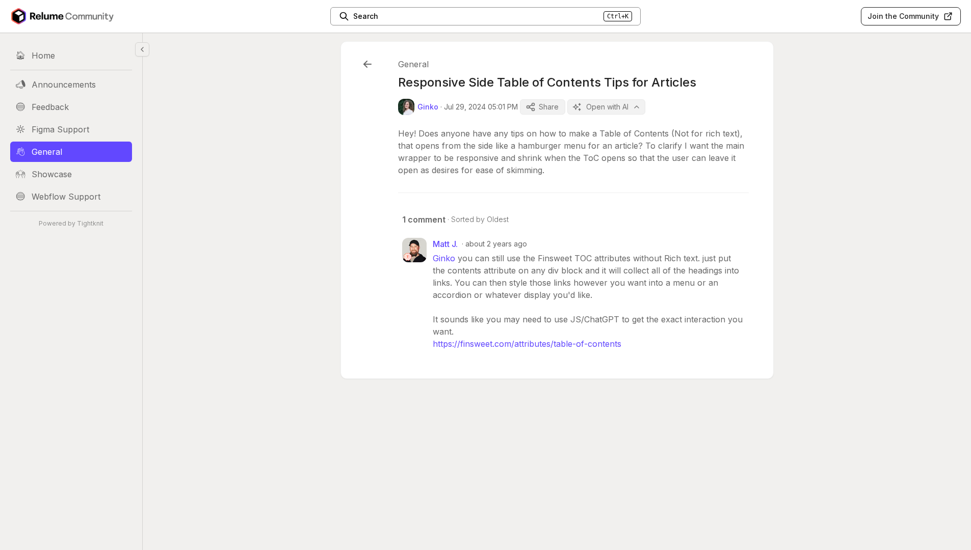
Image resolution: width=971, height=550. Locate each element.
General (413, 64)
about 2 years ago (496, 243)
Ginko (444, 258)
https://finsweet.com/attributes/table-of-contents (527, 344)
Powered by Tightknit (71, 223)
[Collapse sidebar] (142, 49)
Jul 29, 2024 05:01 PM (481, 106)
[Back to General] (367, 64)
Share (549, 106)
